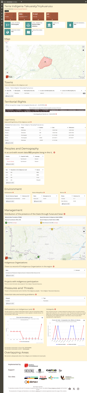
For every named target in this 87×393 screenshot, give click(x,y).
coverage (15, 222)
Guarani (15, 9)
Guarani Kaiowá (22, 9)
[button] (21, 1)
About (13, 76)
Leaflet (52, 78)
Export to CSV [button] (10, 96)
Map (6, 42)
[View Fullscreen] (7, 47)
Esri (56, 78)
